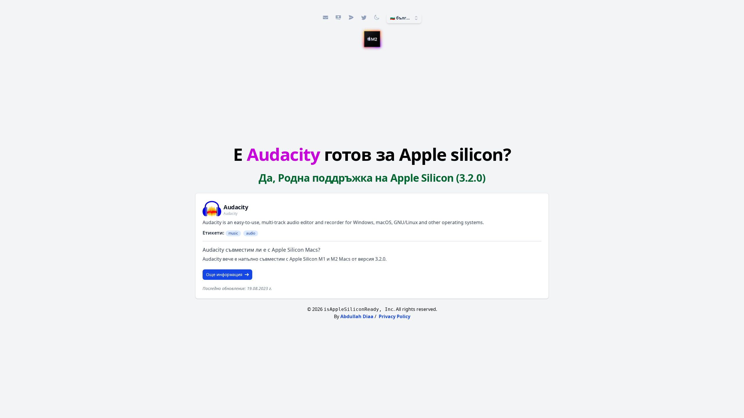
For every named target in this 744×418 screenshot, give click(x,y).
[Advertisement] (372, 97)
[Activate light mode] (377, 17)
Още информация (224, 274)
